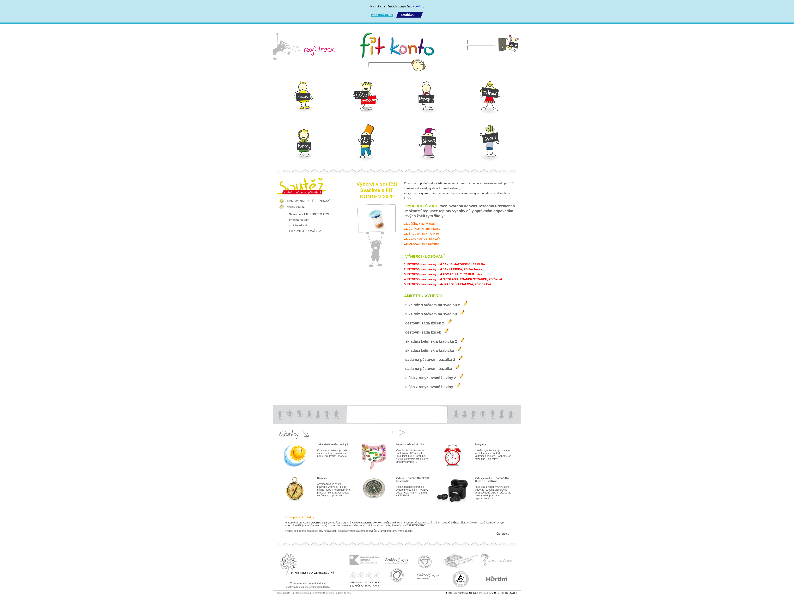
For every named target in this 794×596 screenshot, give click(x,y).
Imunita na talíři (299, 219)
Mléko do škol (392, 522)
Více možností (382, 14)
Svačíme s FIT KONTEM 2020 (309, 214)
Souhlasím (409, 14)
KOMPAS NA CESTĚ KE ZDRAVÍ (308, 201)
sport (288, 525)
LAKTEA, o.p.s (319, 522)
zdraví (491, 522)
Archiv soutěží (296, 206)
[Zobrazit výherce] (465, 303)
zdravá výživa (450, 522)
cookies (418, 6)
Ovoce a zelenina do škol (366, 522)
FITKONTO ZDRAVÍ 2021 (306, 230)
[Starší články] (398, 432)
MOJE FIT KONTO (414, 525)
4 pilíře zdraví (298, 225)
